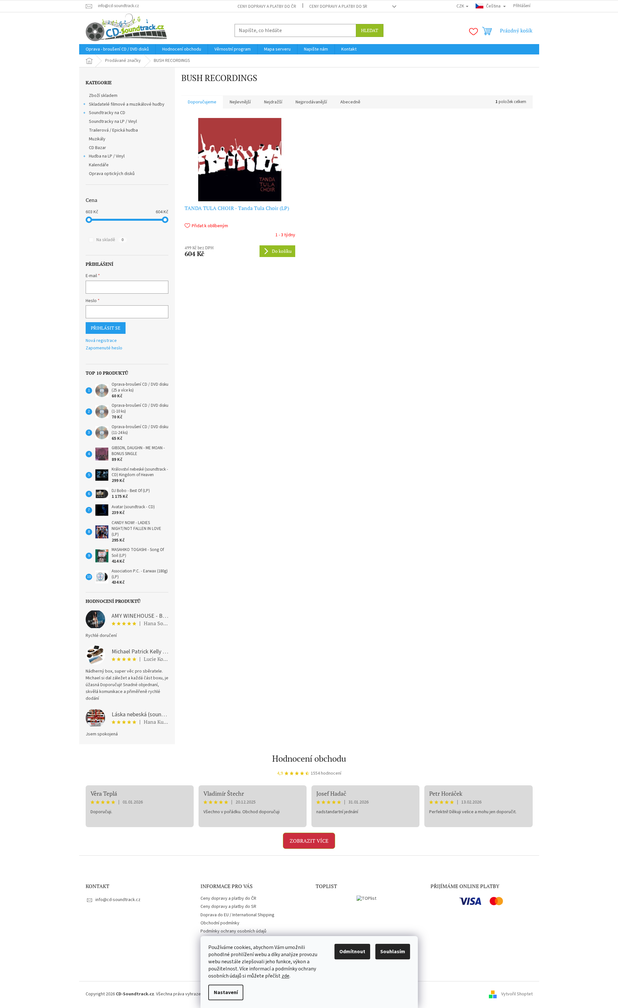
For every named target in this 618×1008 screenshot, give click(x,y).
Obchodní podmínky (219, 923)
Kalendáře (99, 165)
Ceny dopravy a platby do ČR (266, 6)
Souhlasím (392, 951)
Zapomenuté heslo (104, 348)
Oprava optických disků (112, 173)
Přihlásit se (105, 328)
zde (285, 975)
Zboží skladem (103, 95)
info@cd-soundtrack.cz (117, 900)
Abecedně (350, 102)
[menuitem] (117, 49)
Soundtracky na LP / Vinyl (113, 121)
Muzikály (97, 139)
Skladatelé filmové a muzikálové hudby (126, 104)
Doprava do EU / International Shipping (237, 915)
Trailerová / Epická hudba (113, 130)
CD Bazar (97, 148)
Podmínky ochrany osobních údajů (233, 931)
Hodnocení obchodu (309, 758)
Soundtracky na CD (107, 113)
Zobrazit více (309, 840)
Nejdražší (273, 102)
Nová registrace (101, 341)
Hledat (369, 30)
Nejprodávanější (311, 102)
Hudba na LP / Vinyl (107, 156)
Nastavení (226, 992)
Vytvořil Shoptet (517, 994)
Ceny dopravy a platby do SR (338, 6)
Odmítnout (352, 951)
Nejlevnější (240, 102)
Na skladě (110, 240)
